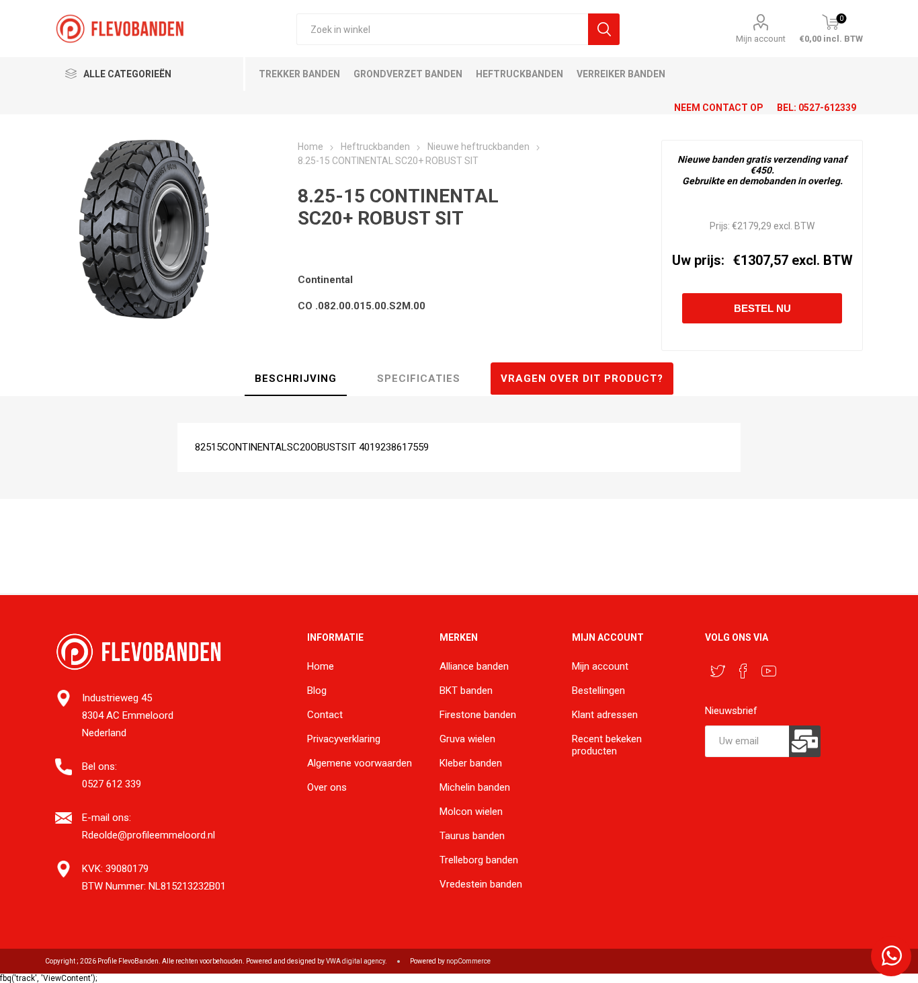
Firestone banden (478, 715)
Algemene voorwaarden (359, 763)
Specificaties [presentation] (418, 378)
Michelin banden (475, 787)
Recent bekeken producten (607, 745)
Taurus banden (472, 836)
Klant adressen (605, 715)
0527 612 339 (111, 784)
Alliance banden (474, 666)
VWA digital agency (355, 961)
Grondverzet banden (407, 74)
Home (320, 666)
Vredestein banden (481, 884)
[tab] (296, 379)
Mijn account (761, 39)
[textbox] (442, 29)
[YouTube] (769, 671)
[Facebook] (743, 671)
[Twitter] (717, 671)
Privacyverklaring (343, 739)
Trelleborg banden (479, 860)
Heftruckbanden (519, 74)
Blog (317, 690)
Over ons (327, 787)
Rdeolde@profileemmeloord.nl (148, 835)
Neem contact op (718, 107)
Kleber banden (471, 763)
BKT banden (466, 690)
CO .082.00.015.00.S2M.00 (361, 306)
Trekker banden (299, 74)
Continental (325, 280)
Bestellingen (598, 690)
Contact (325, 715)
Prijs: (720, 226)
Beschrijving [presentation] (296, 378)
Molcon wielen (471, 811)
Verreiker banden (621, 74)
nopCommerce (468, 961)
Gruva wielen (467, 739)
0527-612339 (827, 107)
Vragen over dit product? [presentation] (582, 378)
